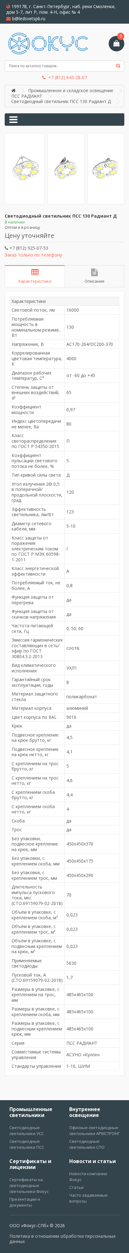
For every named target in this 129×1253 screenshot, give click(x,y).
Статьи (76, 1187)
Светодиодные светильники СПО (87, 1144)
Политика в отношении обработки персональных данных (62, 1239)
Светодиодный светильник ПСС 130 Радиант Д (61, 101)
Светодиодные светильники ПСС (26, 1144)
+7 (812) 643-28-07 (67, 77)
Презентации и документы (24, 1202)
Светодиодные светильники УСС (26, 1130)
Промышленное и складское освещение (70, 90)
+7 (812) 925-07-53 (28, 248)
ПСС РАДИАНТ (26, 96)
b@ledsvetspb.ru (28, 18)
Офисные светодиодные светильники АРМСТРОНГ (94, 1130)
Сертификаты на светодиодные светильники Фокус (29, 1185)
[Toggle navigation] (13, 119)
